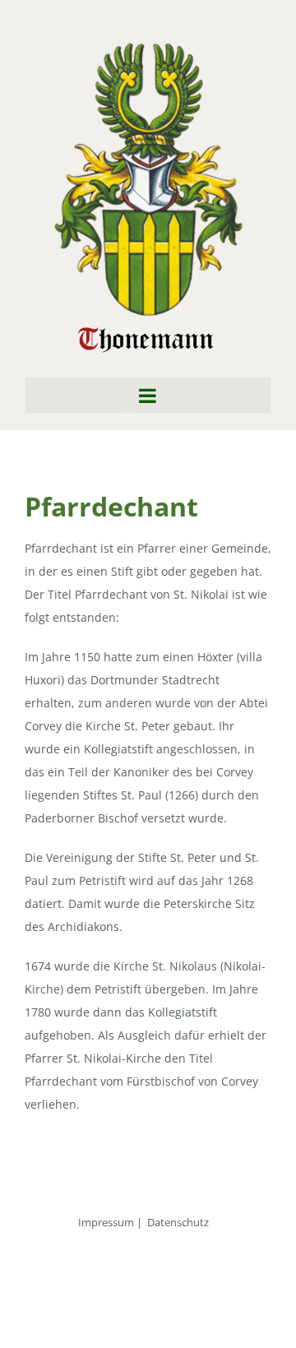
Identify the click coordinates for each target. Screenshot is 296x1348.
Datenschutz (178, 1222)
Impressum (106, 1222)
